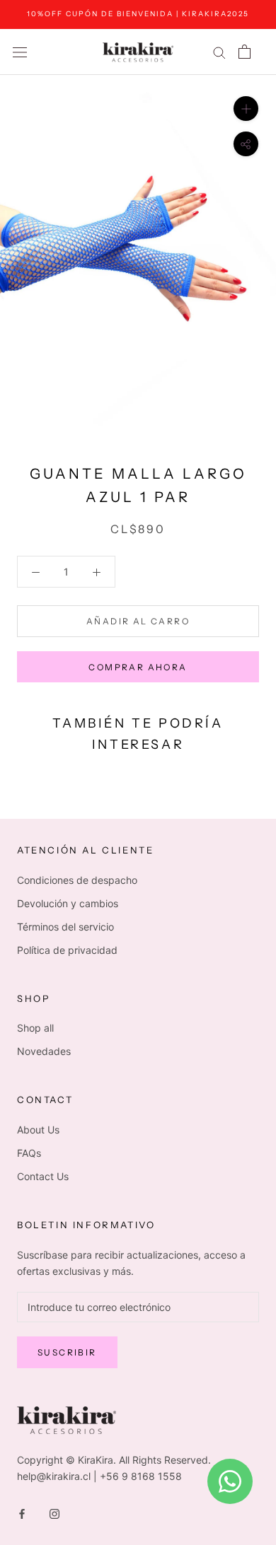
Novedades (44, 1051)
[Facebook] (22, 1513)
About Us (38, 1130)
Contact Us (43, 1176)
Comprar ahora (137, 667)
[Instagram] (54, 1513)
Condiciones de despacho (77, 880)
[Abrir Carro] (244, 52)
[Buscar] (219, 52)
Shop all (35, 1028)
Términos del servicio (65, 927)
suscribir (67, 1352)
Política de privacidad (67, 950)
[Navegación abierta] (20, 52)
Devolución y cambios (67, 903)
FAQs (29, 1153)
